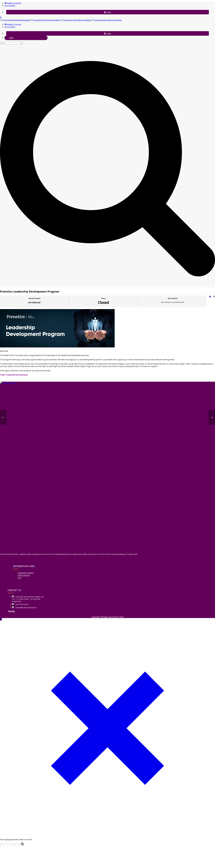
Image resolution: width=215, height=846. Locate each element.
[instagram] (12, 611)
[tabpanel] (107, 342)
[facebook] (8, 611)
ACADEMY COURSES (26, 573)
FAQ (19, 578)
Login (108, 12)
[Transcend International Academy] (61, 20)
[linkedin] (10, 611)
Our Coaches (9, 5)
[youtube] (14, 611)
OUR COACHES (24, 575)
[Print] (210, 296)
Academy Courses (13, 3)
